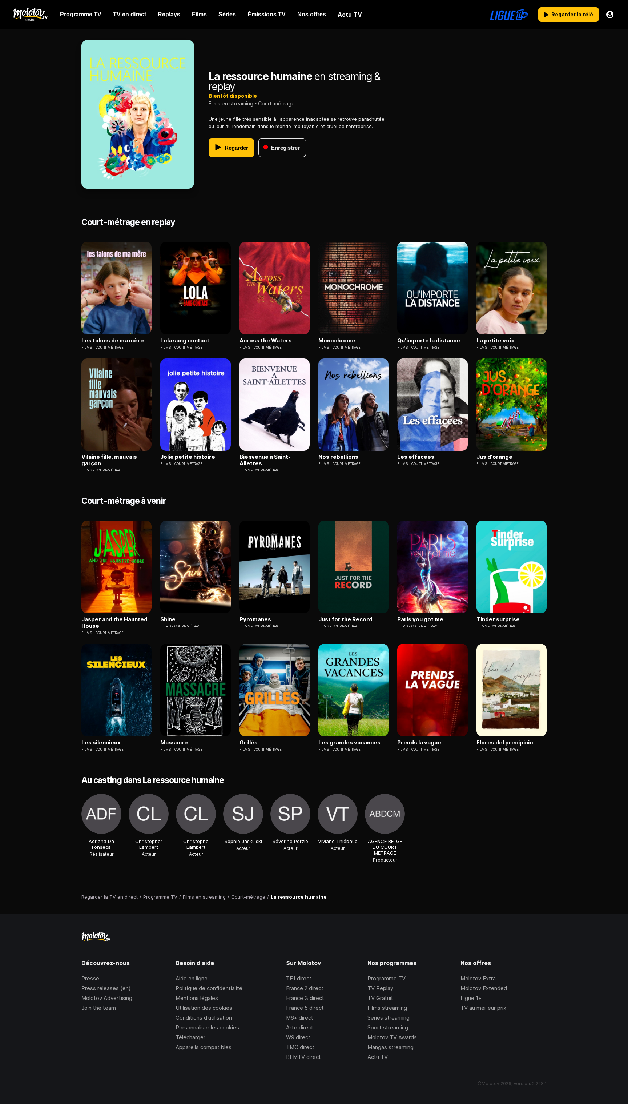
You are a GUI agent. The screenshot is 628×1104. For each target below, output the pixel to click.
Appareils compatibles (204, 1047)
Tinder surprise (498, 619)
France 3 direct (305, 998)
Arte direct (299, 1027)
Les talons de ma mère (112, 340)
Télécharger (190, 1037)
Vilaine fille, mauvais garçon (109, 460)
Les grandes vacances (349, 742)
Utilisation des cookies (204, 1007)
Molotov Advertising (106, 998)
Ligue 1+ (471, 998)
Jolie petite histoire (187, 457)
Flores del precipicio (504, 742)
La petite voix (495, 340)
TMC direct (300, 1047)
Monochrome (336, 340)
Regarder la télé (572, 14)
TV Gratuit (380, 998)
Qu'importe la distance (428, 340)
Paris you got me (420, 619)
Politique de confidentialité (209, 988)
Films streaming (387, 1007)
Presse (90, 978)
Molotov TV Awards (392, 1037)
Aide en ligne (192, 978)
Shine (168, 619)
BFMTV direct (303, 1056)
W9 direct (298, 1037)
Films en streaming (231, 103)
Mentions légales (197, 998)
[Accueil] (30, 14)
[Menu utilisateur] (609, 14)
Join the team (98, 1007)
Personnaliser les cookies (207, 1027)
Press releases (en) (106, 988)
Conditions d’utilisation (204, 1017)
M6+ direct (299, 1017)
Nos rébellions (338, 457)
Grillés (248, 742)
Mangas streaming (390, 1047)
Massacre (174, 742)
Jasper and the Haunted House (114, 622)
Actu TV (377, 1056)
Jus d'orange (494, 457)
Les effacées (415, 457)
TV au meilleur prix (483, 1007)
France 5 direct (305, 1007)
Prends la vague (419, 742)
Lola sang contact (184, 340)
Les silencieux (101, 742)
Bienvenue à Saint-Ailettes (265, 460)
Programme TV (386, 978)
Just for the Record (345, 619)
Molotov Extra (478, 978)
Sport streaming (387, 1027)
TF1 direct (298, 978)
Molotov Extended (483, 988)
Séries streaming (388, 1017)
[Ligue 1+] (509, 14)
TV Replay (380, 988)
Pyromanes (255, 619)
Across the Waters (265, 340)
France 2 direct (304, 988)
